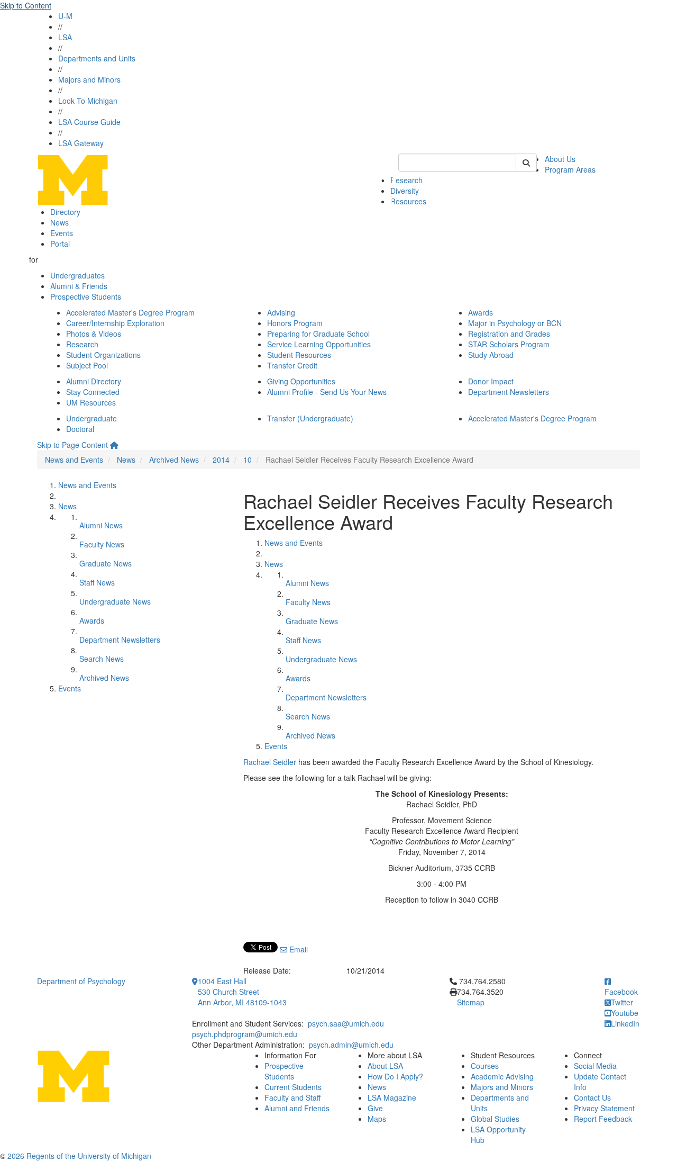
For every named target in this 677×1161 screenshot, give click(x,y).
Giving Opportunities (301, 381)
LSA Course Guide (89, 121)
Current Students (293, 1087)
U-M (65, 16)
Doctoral (80, 429)
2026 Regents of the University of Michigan (79, 1155)
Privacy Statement (604, 1108)
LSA (65, 37)
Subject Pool (87, 365)
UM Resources (91, 402)
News (59, 222)
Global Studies (495, 1118)
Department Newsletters (508, 391)
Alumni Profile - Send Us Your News (327, 391)
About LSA (385, 1065)
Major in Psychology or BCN (515, 323)
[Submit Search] (526, 163)
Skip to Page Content (72, 444)
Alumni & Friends (78, 286)
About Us (560, 159)
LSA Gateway (81, 143)
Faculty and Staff (292, 1097)
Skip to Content (25, 5)
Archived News (174, 459)
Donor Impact (491, 381)
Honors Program (295, 323)
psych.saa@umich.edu (346, 1023)
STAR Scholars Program (509, 344)
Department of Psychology (81, 981)
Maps (377, 1118)
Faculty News (101, 544)
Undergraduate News (115, 601)
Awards (480, 312)
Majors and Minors (89, 79)
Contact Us (592, 1097)
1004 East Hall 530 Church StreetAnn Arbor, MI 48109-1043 (242, 991)
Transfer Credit (292, 365)
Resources (408, 201)
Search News (101, 658)
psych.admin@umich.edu (351, 1044)
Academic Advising (502, 1076)
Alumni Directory (93, 381)
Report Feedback (603, 1118)
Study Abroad (491, 354)
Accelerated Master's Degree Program (130, 312)
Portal (60, 243)
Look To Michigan (87, 100)
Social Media (595, 1065)
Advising (281, 312)
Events (61, 233)
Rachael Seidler (269, 762)
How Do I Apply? (395, 1076)
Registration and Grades (509, 333)
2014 (221, 459)
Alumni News (101, 525)
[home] (114, 444)
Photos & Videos (93, 333)
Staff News (97, 582)
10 (247, 459)
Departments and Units (96, 58)
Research (406, 180)
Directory (65, 211)
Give (375, 1108)
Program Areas (570, 169)
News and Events (74, 459)
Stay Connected (93, 391)
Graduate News (105, 563)
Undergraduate (91, 418)
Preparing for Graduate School (318, 333)
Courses (485, 1065)
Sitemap (470, 1002)
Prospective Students (85, 296)
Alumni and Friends (297, 1108)
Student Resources (299, 354)
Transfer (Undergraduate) (310, 418)
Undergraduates (77, 275)
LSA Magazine (392, 1097)
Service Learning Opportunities (319, 344)
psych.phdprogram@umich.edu (244, 1034)
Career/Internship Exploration (115, 323)
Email (297, 949)
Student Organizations (103, 354)
